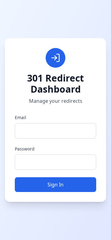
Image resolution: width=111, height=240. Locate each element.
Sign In (55, 184)
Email (20, 117)
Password (25, 149)
